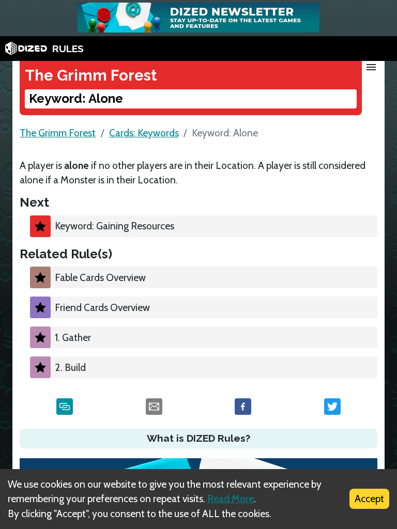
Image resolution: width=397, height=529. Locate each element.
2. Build (70, 367)
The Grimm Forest (58, 133)
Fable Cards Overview (100, 277)
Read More (230, 498)
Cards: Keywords (144, 133)
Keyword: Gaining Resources (114, 226)
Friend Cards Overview (102, 307)
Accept (369, 498)
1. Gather (73, 337)
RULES (68, 48)
